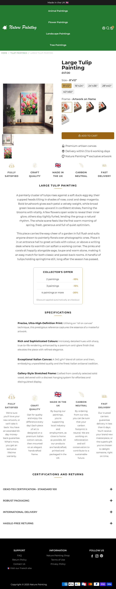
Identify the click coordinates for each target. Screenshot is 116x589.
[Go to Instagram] (97, 556)
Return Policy (19, 560)
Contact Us (19, 564)
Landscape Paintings (58, 33)
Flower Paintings (58, 22)
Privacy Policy (58, 564)
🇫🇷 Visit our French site (19, 568)
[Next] (49, 108)
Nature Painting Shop (58, 555)
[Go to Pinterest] (101, 556)
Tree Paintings (58, 45)
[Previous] (7, 108)
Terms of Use (58, 560)
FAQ (19, 555)
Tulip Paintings (18, 53)
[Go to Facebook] (92, 556)
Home (4, 53)
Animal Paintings (58, 10)
